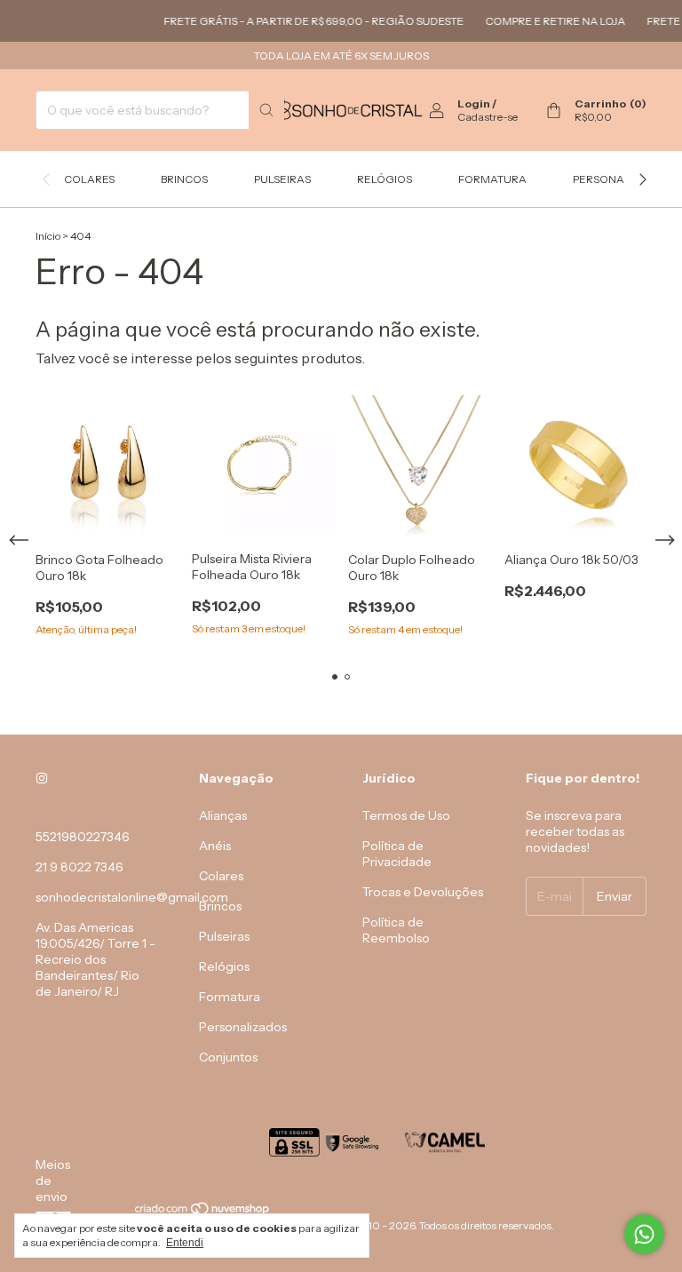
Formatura (492, 179)
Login (473, 103)
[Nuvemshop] (203, 1212)
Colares (89, 179)
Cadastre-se (487, 116)
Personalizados (622, 179)
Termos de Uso (406, 815)
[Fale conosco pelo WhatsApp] (644, 1234)
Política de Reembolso (396, 930)
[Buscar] (266, 110)
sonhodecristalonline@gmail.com (132, 897)
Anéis (215, 846)
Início (48, 235)
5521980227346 (83, 837)
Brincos (184, 179)
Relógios (384, 179)
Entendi (184, 1242)
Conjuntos (228, 1057)
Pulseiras (282, 179)
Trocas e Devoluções (422, 892)
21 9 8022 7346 (79, 867)
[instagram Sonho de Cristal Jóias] (42, 778)
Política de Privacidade (397, 854)
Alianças (223, 815)
